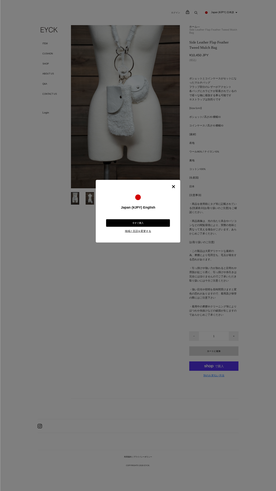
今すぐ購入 (138, 223)
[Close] (173, 186)
